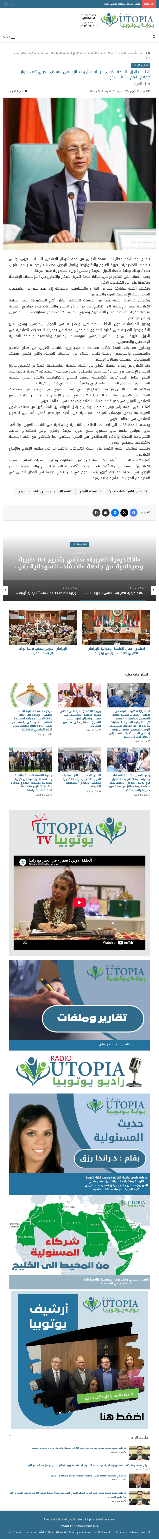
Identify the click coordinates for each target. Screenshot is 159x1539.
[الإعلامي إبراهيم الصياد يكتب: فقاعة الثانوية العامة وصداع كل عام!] (139, 1481)
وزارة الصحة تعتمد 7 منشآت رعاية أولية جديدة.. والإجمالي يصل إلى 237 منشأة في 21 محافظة (79, 563)
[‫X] (124, 513)
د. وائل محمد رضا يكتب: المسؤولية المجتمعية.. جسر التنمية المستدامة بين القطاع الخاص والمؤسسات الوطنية (89, 1465)
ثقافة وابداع (83, 1532)
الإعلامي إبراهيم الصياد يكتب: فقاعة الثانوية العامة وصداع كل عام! (88, 1476)
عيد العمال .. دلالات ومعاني (116, 1044)
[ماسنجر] (115, 513)
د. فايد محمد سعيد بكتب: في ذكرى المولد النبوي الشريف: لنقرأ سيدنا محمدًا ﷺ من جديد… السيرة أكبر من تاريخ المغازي (68, 1495)
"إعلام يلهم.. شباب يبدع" (126, 491)
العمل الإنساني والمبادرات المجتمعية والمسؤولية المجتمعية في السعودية (116, 1281)
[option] (79, 562)
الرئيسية (143, 53)
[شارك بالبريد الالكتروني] (106, 513)
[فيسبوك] (133, 513)
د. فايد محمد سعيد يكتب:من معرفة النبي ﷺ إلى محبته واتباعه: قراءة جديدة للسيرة (78, 1448)
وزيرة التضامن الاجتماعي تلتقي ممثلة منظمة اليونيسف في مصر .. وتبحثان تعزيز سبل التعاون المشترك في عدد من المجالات (80, 719)
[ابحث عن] (154, 37)
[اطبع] (96, 513)
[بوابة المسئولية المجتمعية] (117, 21)
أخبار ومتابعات (128, 53)
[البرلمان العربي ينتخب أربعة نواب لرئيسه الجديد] (43, 627)
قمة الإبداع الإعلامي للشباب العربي (44, 491)
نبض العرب (15, 1532)
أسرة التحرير (29, 1532)
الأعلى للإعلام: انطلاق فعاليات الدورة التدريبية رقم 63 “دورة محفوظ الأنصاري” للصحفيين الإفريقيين (81, 781)
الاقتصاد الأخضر (101, 1532)
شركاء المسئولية (64, 1532)
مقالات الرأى (46, 1532)
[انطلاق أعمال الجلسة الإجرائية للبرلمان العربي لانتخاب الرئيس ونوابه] (116, 627)
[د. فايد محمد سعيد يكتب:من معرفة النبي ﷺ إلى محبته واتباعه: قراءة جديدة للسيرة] (139, 1453)
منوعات (134, 1532)
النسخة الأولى (89, 491)
